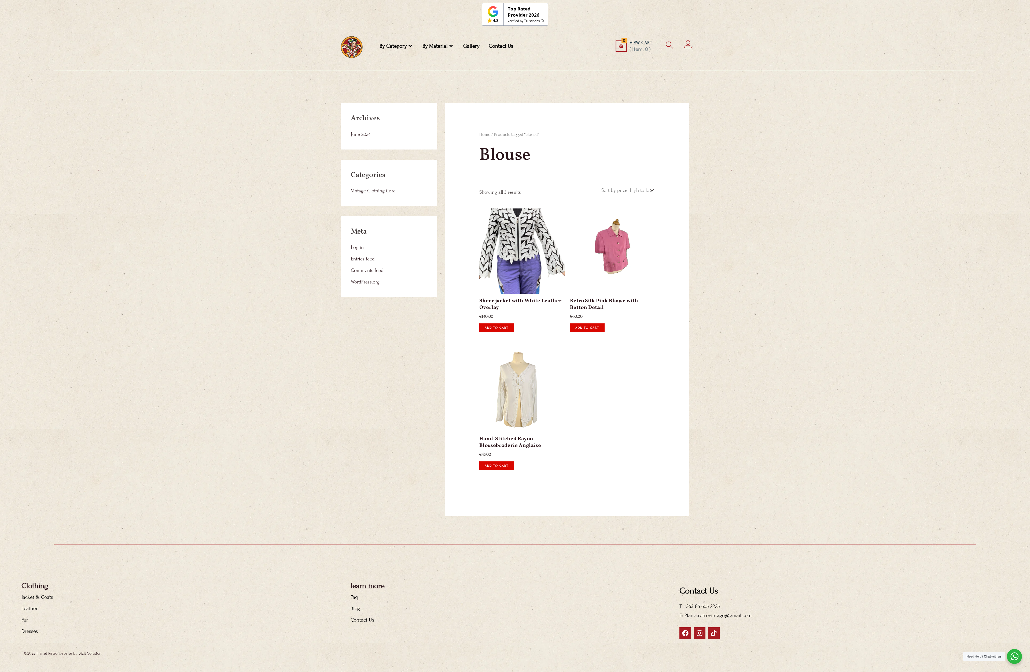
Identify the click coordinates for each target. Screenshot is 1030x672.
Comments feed (367, 270)
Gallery (471, 46)
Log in (357, 247)
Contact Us (501, 46)
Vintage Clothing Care (373, 191)
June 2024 (360, 134)
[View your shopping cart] (621, 46)
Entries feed (363, 259)
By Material (435, 46)
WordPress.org (365, 282)
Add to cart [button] (497, 328)
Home (484, 134)
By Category (393, 46)
